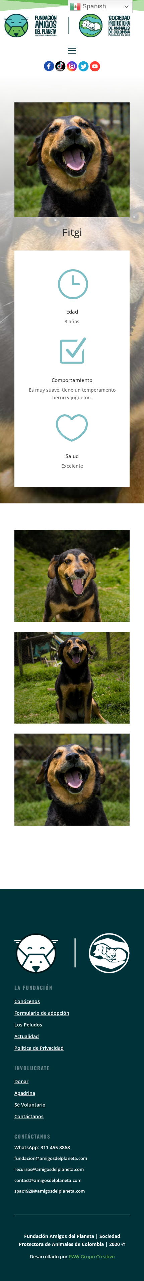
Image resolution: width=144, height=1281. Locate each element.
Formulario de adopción (41, 1013)
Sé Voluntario (30, 1105)
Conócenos (27, 1001)
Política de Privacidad (39, 1048)
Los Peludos (28, 1024)
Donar (21, 1081)
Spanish (93, 6)
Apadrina (24, 1093)
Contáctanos (29, 1116)
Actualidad (26, 1036)
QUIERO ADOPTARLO (72, 853)
